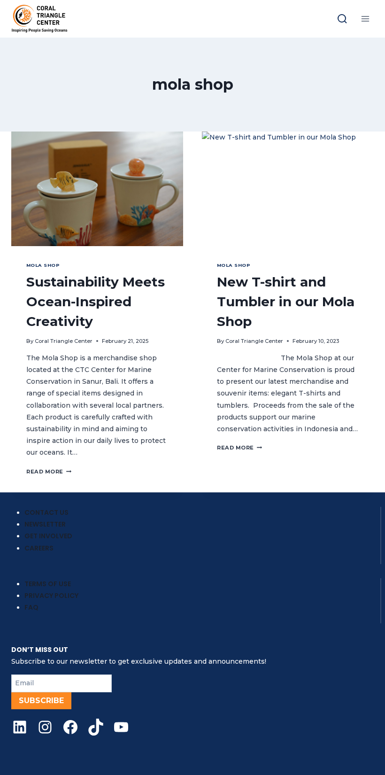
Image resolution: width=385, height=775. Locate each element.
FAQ (31, 607)
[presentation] (97, 189)
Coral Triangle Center (63, 341)
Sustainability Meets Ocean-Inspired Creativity (95, 301)
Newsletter (45, 524)
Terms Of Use (47, 584)
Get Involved (48, 536)
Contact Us (46, 512)
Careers (39, 548)
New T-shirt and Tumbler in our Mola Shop (285, 301)
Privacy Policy (51, 595)
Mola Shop (43, 265)
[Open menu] (365, 18)
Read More (48, 471)
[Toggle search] (342, 18)
